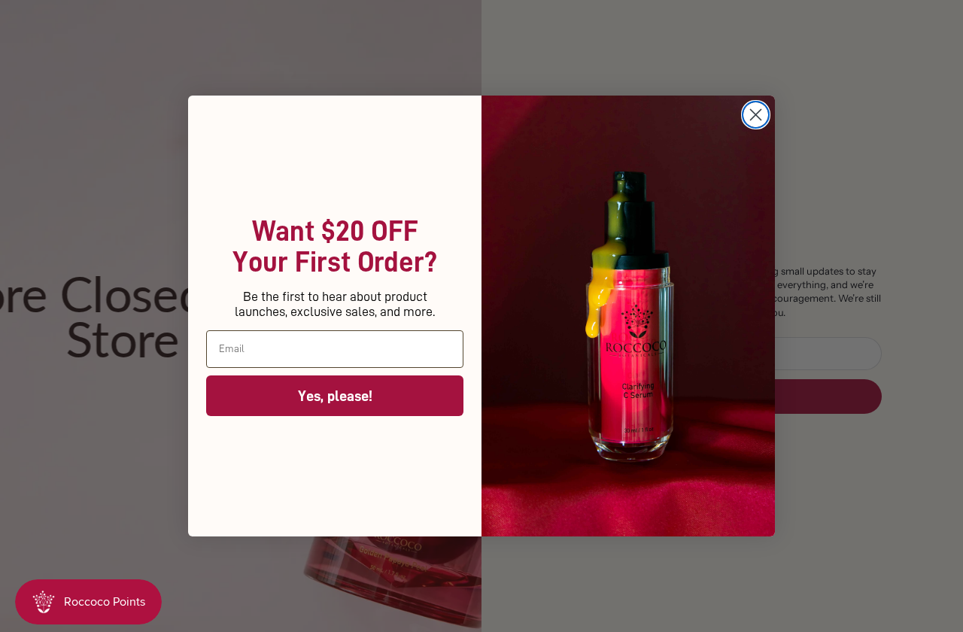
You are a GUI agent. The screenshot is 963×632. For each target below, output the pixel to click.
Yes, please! (335, 395)
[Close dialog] (756, 115)
